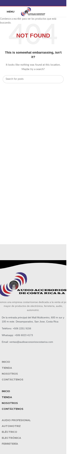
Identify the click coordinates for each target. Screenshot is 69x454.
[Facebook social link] (33, 3)
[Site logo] (33, 11)
